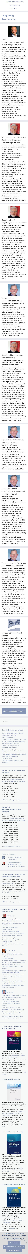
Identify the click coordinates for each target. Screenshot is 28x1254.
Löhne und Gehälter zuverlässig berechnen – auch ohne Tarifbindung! (13, 491)
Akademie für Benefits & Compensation (14, 3)
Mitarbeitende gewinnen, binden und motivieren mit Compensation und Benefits (12, 976)
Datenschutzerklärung (14, 1250)
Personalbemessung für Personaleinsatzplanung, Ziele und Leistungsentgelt (12, 939)
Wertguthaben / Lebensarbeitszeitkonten (14, 754)
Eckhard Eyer (16, 1055)
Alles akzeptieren (14, 1243)
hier (22, 1179)
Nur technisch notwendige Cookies (14, 1246)
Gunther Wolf (13, 779)
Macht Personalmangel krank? (11, 931)
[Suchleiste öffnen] (10, 9)
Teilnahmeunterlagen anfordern (12, 800)
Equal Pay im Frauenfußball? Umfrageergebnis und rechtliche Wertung (13, 442)
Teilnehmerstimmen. (8, 883)
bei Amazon (12, 1228)
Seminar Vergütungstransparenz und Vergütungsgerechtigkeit (13, 42)
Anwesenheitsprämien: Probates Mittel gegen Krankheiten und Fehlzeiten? (16, 864)
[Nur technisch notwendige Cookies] (26, 1243)
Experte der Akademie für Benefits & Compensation (14, 1057)
